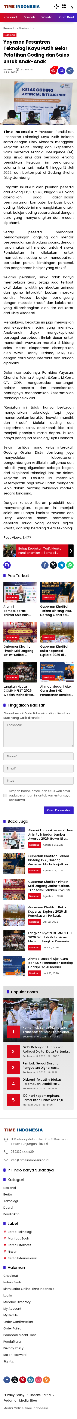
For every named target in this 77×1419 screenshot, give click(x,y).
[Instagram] (38, 1379)
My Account (12, 1308)
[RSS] (46, 1379)
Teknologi (10, 1201)
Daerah (8, 1207)
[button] (56, 6)
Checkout (10, 1276)
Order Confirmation (18, 1322)
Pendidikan (11, 1214)
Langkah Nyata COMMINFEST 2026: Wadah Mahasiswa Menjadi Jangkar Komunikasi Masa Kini (18, 691)
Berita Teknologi (20, 1232)
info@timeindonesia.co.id (30, 1160)
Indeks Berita (12, 1282)
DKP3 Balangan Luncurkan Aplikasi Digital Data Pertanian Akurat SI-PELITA (46, 1049)
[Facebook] (45, 565)
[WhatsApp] (70, 565)
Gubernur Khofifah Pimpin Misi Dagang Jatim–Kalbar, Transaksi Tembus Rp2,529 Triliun (18, 651)
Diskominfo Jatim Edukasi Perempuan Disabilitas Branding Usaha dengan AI (44, 1082)
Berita (7, 1194)
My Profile (10, 1315)
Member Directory (17, 1302)
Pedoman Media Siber (19, 1335)
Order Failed (12, 1328)
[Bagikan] (70, 70)
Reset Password (15, 1355)
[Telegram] (61, 565)
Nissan (12, 1251)
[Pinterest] (22, 1379)
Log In (7, 1295)
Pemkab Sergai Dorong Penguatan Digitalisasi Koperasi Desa (41, 1065)
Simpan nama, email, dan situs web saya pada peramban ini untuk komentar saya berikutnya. (39, 795)
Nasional (9, 35)
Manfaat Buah (18, 1238)
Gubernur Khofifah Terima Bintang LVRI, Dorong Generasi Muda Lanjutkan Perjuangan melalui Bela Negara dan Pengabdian (56, 611)
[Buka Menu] (63, 6)
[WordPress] (30, 1379)
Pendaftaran (12, 1341)
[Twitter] (53, 565)
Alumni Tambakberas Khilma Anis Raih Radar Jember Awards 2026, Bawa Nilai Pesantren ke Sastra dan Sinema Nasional (18, 611)
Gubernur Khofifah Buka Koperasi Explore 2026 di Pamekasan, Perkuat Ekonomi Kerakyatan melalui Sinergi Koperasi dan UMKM (56, 651)
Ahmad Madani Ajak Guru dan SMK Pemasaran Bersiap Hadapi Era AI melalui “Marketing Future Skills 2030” (56, 691)
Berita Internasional (22, 1258)
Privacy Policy (13, 1348)
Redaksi (8, 69)
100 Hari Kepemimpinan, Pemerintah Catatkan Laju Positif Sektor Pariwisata (43, 1098)
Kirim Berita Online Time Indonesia (28, 1289)
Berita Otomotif (19, 1245)
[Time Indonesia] (21, 6)
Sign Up (8, 1361)
